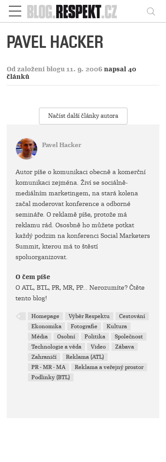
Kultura (117, 326)
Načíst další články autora (83, 116)
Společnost (129, 336)
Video (98, 346)
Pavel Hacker (61, 145)
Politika (95, 336)
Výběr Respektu (89, 316)
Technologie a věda (56, 346)
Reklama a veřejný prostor (109, 367)
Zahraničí (44, 357)
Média (39, 336)
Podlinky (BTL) (50, 377)
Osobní (66, 336)
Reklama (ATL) (85, 357)
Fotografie (84, 326)
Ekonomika (46, 326)
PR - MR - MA (48, 367)
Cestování (132, 316)
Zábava (124, 346)
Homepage (45, 316)
